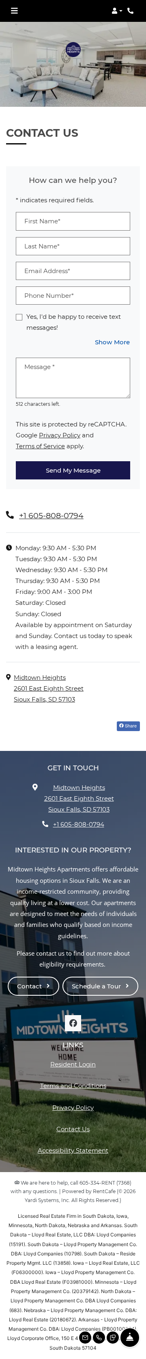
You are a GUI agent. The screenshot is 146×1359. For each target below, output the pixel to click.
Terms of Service (40, 446)
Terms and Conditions (73, 1085)
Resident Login (73, 1064)
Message (39, 367)
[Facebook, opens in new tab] (73, 1023)
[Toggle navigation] (14, 11)
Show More (112, 342)
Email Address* (47, 271)
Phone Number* (49, 295)
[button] (117, 11)
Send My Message (73, 470)
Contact (30, 986)
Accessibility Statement (73, 1150)
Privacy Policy (59, 435)
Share (130, 725)
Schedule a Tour (97, 986)
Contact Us (73, 1129)
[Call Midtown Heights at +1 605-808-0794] (131, 11)
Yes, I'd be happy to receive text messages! (73, 322)
